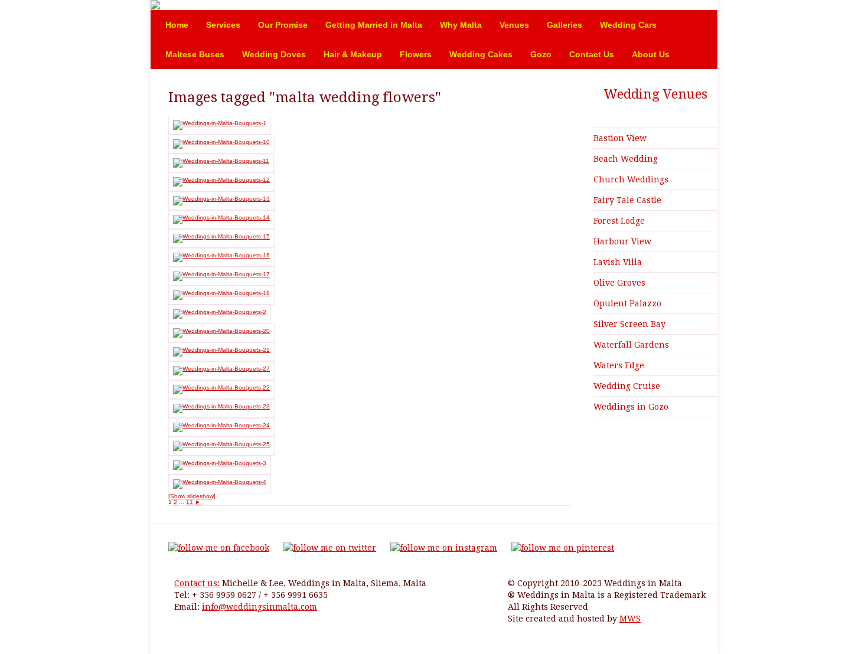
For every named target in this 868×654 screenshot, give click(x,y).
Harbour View (622, 241)
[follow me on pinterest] (562, 547)
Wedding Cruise (626, 386)
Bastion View (620, 138)
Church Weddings (630, 179)
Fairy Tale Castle (627, 200)
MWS (630, 618)
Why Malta (461, 25)
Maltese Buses (194, 54)
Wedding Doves (274, 54)
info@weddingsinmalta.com (259, 607)
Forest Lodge (619, 221)
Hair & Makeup (353, 54)
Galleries (564, 25)
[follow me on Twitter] (329, 547)
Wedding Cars (628, 25)
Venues (514, 25)
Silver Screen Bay (629, 324)
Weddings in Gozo (630, 407)
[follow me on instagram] (443, 547)
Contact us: (197, 583)
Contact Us (591, 54)
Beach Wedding (625, 159)
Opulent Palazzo (627, 303)
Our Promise (283, 25)
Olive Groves (619, 283)
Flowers (416, 54)
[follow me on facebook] (218, 547)
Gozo (541, 54)
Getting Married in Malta (373, 25)
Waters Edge (618, 365)
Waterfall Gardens (631, 345)
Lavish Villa (617, 262)
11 (189, 502)
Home (176, 25)
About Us (651, 54)
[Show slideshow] (192, 496)
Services (223, 25)
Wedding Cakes (481, 54)
